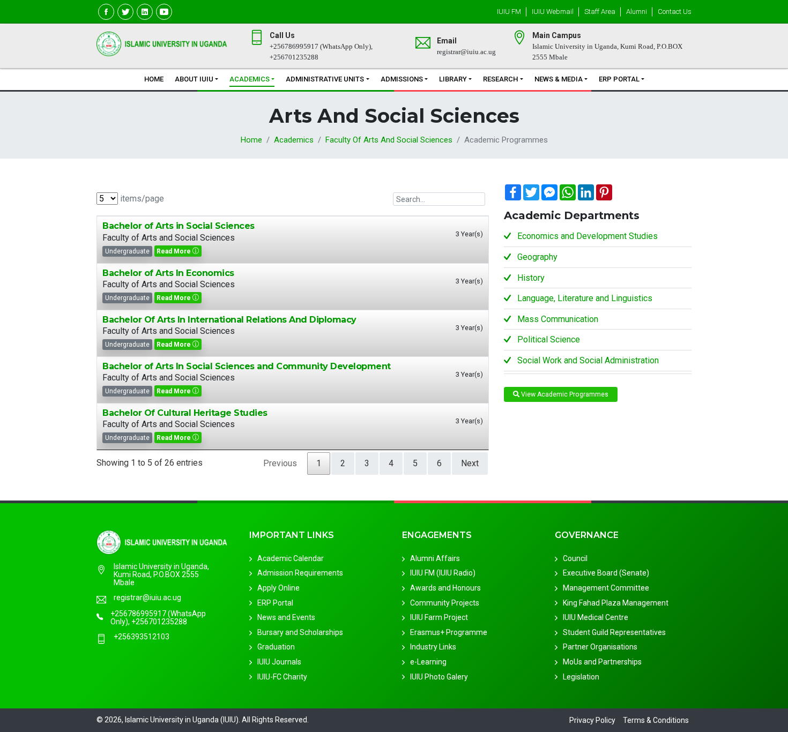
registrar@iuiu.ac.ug (147, 598)
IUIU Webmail (553, 12)
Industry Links (433, 647)
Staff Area (599, 12)
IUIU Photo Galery (439, 677)
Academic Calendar (290, 559)
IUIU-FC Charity (282, 677)
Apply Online (278, 588)
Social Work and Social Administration (588, 360)
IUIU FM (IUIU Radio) (442, 573)
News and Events (286, 618)
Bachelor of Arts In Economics (168, 273)
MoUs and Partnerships (602, 662)
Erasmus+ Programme (448, 633)
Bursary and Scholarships (300, 633)
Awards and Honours (445, 588)
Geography (537, 257)
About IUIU (194, 79)
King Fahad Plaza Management (615, 603)
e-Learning (428, 662)
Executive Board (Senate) (606, 573)
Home (153, 79)
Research (500, 79)
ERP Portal (619, 79)
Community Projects (444, 603)
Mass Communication (557, 319)
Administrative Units (325, 79)
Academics (249, 79)
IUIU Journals (279, 662)
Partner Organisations (600, 647)
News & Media (558, 79)
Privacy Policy (592, 720)
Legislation (581, 677)
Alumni (636, 12)
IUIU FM (509, 12)
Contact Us (675, 12)
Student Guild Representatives (614, 633)
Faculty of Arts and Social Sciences (388, 140)
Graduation (276, 647)
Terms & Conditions (656, 720)
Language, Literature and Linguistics (584, 298)
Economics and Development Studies (587, 236)
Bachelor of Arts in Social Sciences (178, 226)
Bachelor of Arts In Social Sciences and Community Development (246, 366)
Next (470, 463)
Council (575, 559)
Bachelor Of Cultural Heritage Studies (184, 413)
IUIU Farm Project (439, 618)
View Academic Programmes (563, 394)
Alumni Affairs (435, 559)
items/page (141, 198)
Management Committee (606, 588)
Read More (174, 251)
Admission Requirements (300, 573)
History (531, 278)
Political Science (548, 339)
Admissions (402, 79)
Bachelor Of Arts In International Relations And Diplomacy (229, 320)
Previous (280, 463)
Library (453, 79)
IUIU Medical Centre (595, 618)
